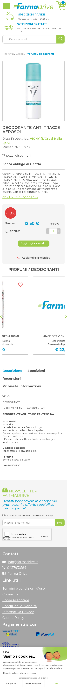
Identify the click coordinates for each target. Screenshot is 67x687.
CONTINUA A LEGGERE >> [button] (20, 197)
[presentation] (1, 317)
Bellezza (8, 53)
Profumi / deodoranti (33, 269)
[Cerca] (60, 39)
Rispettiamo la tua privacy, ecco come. (20, 673)
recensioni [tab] (11, 378)
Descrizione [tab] (12, 371)
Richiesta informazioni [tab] (21, 386)
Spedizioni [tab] (36, 371)
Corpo (20, 53)
